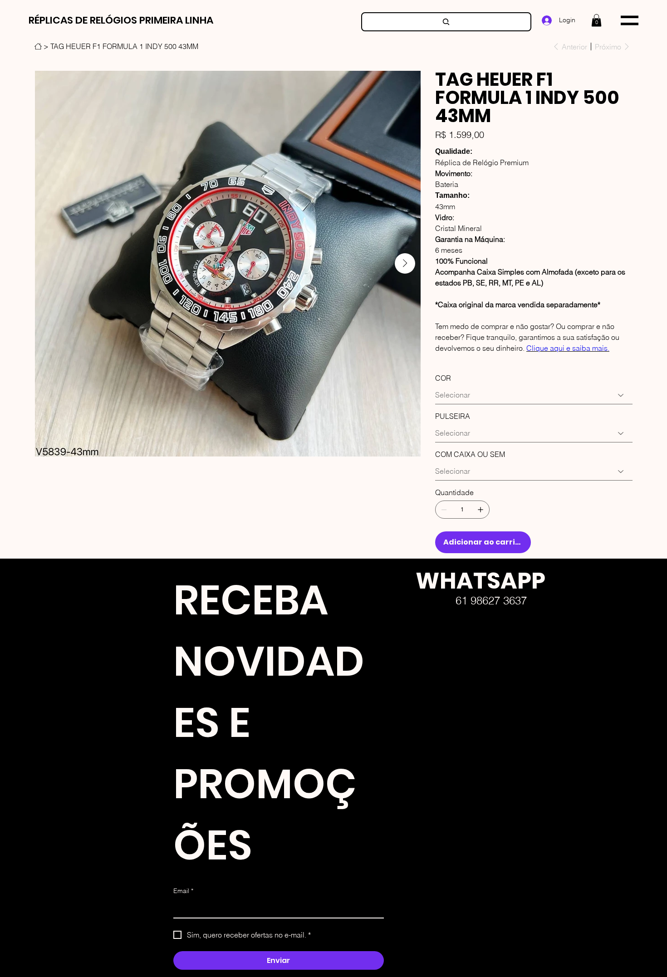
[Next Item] (405, 263)
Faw (409, 686)
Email (183, 891)
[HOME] (38, 46)
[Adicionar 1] (480, 510)
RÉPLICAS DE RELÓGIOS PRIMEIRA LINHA (121, 20)
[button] (596, 20)
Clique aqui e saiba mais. (567, 348)
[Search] (446, 21)
